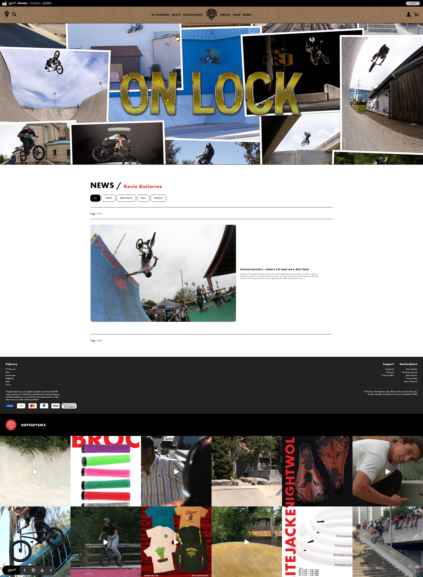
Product (158, 198)
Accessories (193, 14)
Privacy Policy (411, 378)
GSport (389, 394)
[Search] (14, 14)
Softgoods (10, 378)
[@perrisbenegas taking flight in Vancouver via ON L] (105, 541)
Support (413, 3)
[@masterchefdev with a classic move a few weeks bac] (247, 471)
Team (237, 14)
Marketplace (408, 364)
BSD (415, 394)
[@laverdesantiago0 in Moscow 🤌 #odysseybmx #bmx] (247, 541)
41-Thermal (161, 14)
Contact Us (389, 369)
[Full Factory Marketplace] (4, 3)
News (247, 14)
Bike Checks (126, 198)
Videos (108, 198)
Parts (176, 14)
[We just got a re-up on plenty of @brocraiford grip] (105, 471)
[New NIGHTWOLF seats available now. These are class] (317, 471)
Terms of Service (410, 381)
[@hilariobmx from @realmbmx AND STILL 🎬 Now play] (176, 471)
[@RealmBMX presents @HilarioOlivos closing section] (35, 541)
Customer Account (409, 372)
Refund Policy (411, 375)
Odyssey (12, 364)
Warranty (390, 372)
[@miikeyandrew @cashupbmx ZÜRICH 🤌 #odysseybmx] (387, 541)
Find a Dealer (411, 369)
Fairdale (378, 394)
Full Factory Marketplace (374, 391)
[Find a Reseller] (6, 14)
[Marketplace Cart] (416, 14)
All (95, 198)
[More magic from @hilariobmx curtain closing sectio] (387, 471)
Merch (225, 14)
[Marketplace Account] (408, 14)
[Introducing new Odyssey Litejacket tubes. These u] (317, 541)
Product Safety (388, 375)
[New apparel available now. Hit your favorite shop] (176, 541)
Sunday (370, 394)
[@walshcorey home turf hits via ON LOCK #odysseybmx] (35, 471)
